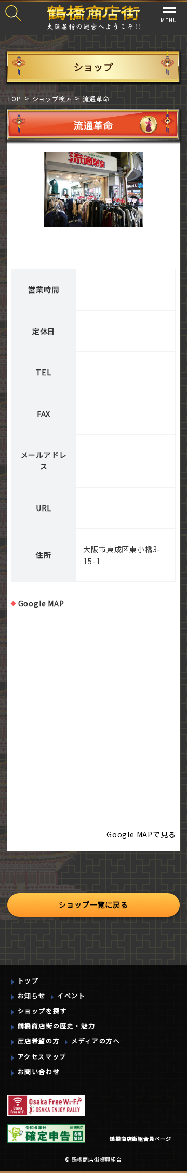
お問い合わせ (39, 1071)
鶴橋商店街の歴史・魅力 (57, 1025)
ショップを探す (42, 1010)
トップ (28, 980)
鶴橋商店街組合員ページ (140, 1138)
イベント (71, 995)
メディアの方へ (95, 1040)
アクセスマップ (42, 1056)
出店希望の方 (39, 1040)
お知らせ (32, 995)
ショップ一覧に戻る (93, 904)
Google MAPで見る (141, 834)
